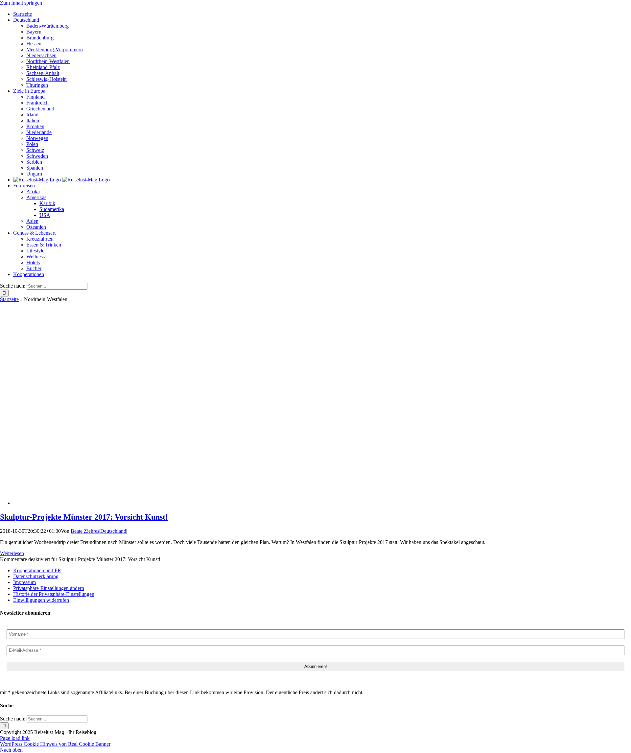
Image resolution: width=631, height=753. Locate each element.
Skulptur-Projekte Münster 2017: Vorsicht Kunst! (84, 517)
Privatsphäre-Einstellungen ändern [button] (48, 588)
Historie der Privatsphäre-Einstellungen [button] (53, 594)
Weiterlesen (12, 553)
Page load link (15, 738)
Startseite (9, 299)
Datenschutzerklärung (35, 576)
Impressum (24, 582)
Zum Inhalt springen (21, 3)
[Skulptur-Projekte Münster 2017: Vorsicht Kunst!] (210, 503)
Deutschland (113, 531)
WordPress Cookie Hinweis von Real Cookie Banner (55, 744)
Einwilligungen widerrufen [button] (41, 600)
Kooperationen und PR (37, 570)
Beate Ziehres (85, 531)
